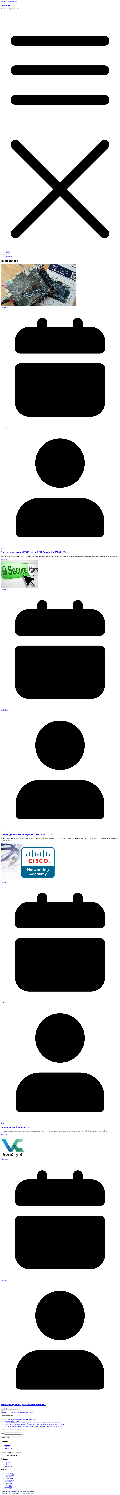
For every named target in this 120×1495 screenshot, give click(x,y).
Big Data (7, 254)
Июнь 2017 (8, 1487)
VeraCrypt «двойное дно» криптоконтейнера (23, 1404)
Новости (7, 252)
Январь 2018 (8, 1483)
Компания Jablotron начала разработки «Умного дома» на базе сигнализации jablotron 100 (33, 1426)
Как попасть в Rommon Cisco (16, 1127)
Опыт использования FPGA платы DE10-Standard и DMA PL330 (33, 552)
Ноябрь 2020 (8, 1473)
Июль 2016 (8, 1488)
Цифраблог (5, 5)
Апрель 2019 (8, 1478)
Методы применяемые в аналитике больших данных (21, 1419)
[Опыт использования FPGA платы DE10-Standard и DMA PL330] (38, 305)
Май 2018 (7, 1482)
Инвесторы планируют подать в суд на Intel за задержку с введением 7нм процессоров (32, 1423)
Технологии (8, 256)
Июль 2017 (8, 1485)
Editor (2, 548)
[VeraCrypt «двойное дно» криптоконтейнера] (12, 1158)
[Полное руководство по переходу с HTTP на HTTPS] (19, 588)
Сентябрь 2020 (9, 1475)
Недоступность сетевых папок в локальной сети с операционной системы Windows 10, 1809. (34, 1424)
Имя (2, 1433)
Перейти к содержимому (9, 1)
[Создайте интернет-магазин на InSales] (17, 1412)
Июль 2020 (8, 1476)
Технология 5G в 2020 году (13, 1421)
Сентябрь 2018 (9, 1480)
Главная (7, 251)
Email (3, 1435)
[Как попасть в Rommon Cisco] (28, 880)
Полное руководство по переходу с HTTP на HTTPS (27, 834)
